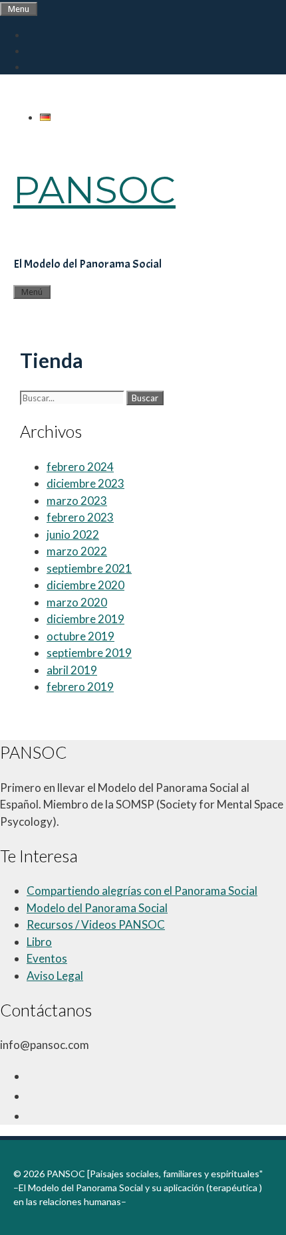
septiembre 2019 (89, 653)
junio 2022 (73, 534)
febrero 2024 (80, 467)
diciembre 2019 (85, 619)
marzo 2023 (77, 501)
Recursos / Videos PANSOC (96, 924)
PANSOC (94, 190)
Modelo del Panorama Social (97, 908)
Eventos (47, 958)
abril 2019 (72, 670)
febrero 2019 (80, 687)
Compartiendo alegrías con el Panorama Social (142, 891)
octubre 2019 (80, 636)
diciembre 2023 (85, 483)
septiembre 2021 (89, 568)
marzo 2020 (77, 602)
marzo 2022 (77, 551)
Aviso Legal (55, 976)
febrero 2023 (80, 517)
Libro (39, 942)
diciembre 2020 (85, 585)
